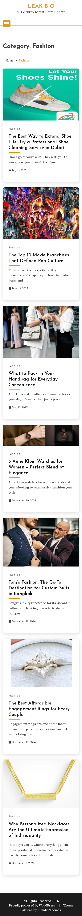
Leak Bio (41, 6)
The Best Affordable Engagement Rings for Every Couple (39, 709)
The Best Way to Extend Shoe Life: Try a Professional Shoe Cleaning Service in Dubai (40, 142)
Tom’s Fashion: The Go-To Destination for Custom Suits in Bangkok (39, 588)
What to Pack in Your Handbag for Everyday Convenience (33, 379)
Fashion (14, 128)
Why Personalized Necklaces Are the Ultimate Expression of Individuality (39, 830)
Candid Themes (49, 910)
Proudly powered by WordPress (32, 905)
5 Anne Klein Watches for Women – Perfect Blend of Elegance (36, 467)
